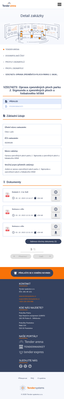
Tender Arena (12, 49)
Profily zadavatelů (15, 62)
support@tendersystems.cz (29, 299)
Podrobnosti (14, 106)
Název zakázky (11, 151)
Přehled (11, 101)
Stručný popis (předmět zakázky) (19, 165)
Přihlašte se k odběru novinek (32, 273)
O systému (42, 378)
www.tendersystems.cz (27, 296)
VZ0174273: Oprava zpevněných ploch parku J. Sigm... (31, 74)
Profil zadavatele (14, 68)
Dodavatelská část (14, 56)
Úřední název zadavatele (15, 127)
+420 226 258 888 (26, 301)
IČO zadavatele (11, 138)
